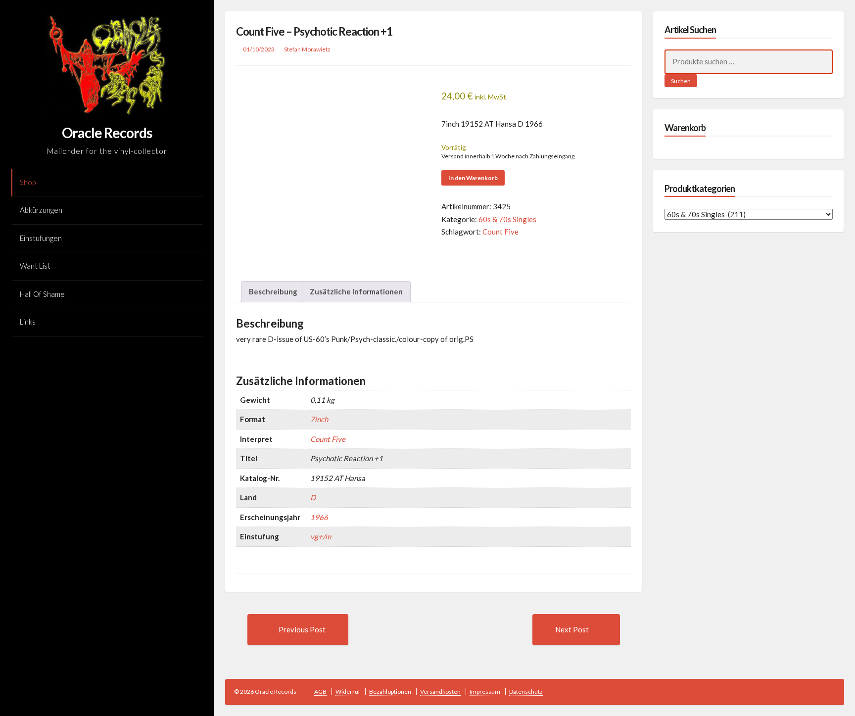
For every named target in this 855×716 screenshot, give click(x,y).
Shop (28, 182)
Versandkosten (440, 691)
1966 (319, 517)
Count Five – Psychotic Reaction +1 (314, 31)
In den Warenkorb (473, 178)
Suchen (681, 81)
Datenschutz (526, 691)
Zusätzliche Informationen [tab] (356, 291)
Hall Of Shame (42, 293)
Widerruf (347, 691)
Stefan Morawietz (307, 49)
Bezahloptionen (390, 691)
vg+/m (320, 536)
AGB (320, 691)
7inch (319, 419)
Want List (35, 265)
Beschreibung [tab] (273, 291)
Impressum (485, 691)
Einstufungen (41, 238)
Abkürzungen (41, 209)
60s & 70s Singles (507, 219)
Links (28, 321)
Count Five (500, 231)
